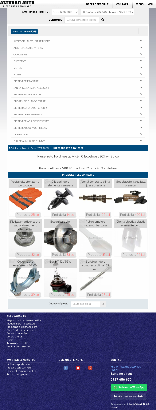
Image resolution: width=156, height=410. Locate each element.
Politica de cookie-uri (19, 346)
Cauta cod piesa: (58, 303)
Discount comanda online (22, 371)
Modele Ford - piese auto (21, 323)
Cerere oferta (14, 336)
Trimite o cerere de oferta (128, 396)
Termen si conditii (17, 343)
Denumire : (56, 19)
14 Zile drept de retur (18, 364)
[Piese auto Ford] (24, 4)
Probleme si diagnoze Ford (22, 326)
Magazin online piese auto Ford (24, 320)
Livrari (10, 340)
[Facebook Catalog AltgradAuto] (66, 367)
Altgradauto (16, 315)
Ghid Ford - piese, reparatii (22, 330)
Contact (122, 4)
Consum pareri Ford (18, 333)
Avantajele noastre (21, 359)
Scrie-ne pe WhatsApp (131, 387)
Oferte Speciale (97, 4)
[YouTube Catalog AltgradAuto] (78, 367)
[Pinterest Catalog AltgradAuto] (90, 367)
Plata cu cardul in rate (19, 367)
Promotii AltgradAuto (19, 374)
